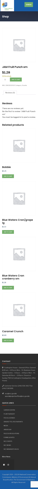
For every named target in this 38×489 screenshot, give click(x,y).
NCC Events (8, 441)
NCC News (7, 445)
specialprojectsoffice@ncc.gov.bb (17, 396)
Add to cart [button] (8, 176)
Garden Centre (9, 410)
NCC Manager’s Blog (11, 449)
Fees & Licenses (9, 418)
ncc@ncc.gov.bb (11, 394)
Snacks (24, 85)
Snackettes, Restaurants (13, 422)
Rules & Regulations (11, 433)
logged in (17, 117)
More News (6, 457)
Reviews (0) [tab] (10, 93)
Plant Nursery (9, 414)
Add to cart (16, 79)
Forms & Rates (9, 437)
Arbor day (8, 429)
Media (6, 425)
